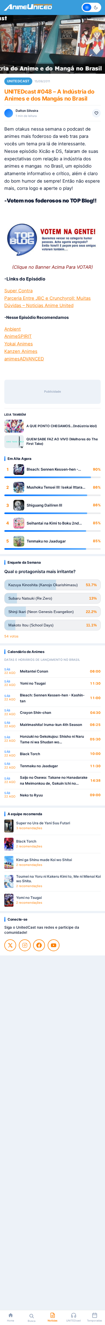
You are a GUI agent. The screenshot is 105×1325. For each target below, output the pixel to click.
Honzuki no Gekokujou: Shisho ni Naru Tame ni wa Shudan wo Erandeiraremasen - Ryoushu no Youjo (52, 739)
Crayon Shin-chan (35, 712)
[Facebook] (39, 945)
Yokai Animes (18, 343)
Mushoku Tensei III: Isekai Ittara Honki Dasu (54, 487)
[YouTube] (54, 945)
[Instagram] (25, 945)
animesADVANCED (24, 358)
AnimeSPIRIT (18, 336)
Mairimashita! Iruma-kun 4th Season (51, 724)
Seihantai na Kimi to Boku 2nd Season (53, 523)
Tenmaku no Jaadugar (46, 541)
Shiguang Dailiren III (44, 505)
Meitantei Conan (34, 671)
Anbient (12, 329)
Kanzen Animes (20, 351)
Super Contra (18, 290)
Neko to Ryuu (31, 795)
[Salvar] (96, 113)
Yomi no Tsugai (33, 683)
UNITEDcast (18, 81)
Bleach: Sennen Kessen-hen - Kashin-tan (52, 469)
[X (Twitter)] (10, 945)
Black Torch (30, 754)
